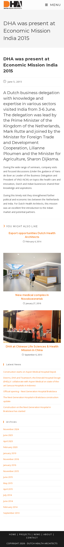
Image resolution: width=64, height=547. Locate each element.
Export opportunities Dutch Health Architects (32, 235)
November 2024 (11, 429)
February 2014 (10, 507)
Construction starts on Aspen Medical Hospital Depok (29, 371)
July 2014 (7, 495)
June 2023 (8, 435)
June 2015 (8, 477)
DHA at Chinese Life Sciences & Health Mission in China (32, 348)
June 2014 (8, 501)
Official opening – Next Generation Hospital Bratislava (30, 391)
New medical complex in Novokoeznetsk (32, 296)
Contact (32, 537)
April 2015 (8, 489)
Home (12, 534)
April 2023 (8, 441)
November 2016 (11, 459)
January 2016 (9, 465)
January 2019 (9, 453)
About (47, 534)
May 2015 (8, 483)
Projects (25, 534)
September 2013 (11, 512)
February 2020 (10, 447)
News (37, 534)
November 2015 (11, 471)
